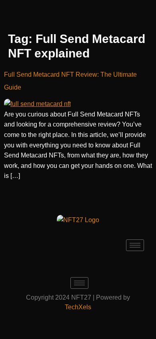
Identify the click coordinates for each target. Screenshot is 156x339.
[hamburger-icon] (135, 245)
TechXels (78, 307)
